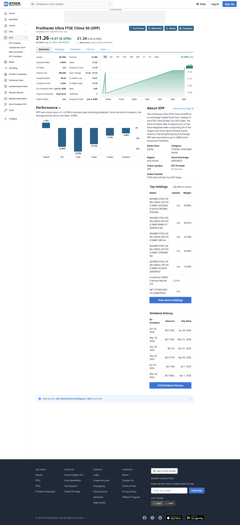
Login (96, 474)
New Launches (16, 52)
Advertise (98, 497)
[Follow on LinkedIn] (160, 518)
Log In (215, 4)
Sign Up (229, 4)
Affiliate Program (131, 497)
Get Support (70, 485)
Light (158, 503)
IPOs (38, 480)
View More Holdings (170, 300)
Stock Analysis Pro (74, 474)
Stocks (39, 474)
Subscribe (196, 490)
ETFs (38, 485)
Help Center (99, 502)
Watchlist (156, 28)
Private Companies (45, 491)
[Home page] (12, 4)
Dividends (75, 49)
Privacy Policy (129, 491)
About (125, 474)
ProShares (176, 169)
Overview (44, 49)
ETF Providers (15, 56)
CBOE (89, 398)
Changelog (99, 485)
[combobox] (71, 4)
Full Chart (138, 28)
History (90, 49)
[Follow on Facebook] (144, 518)
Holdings (59, 49)
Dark (171, 503)
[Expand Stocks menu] (27, 25)
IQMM (176, 280)
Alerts (172, 28)
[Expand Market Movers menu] (27, 92)
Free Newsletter (72, 480)
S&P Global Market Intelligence (71, 398)
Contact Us (128, 480)
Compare (187, 28)
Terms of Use (129, 485)
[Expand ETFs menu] (27, 37)
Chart (103, 49)
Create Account (101, 480)
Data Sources (100, 491)
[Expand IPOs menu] (27, 31)
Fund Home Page (182, 108)
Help (203, 4)
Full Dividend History (170, 385)
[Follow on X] (152, 518)
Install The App (72, 491)
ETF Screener (15, 43)
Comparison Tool (17, 47)
